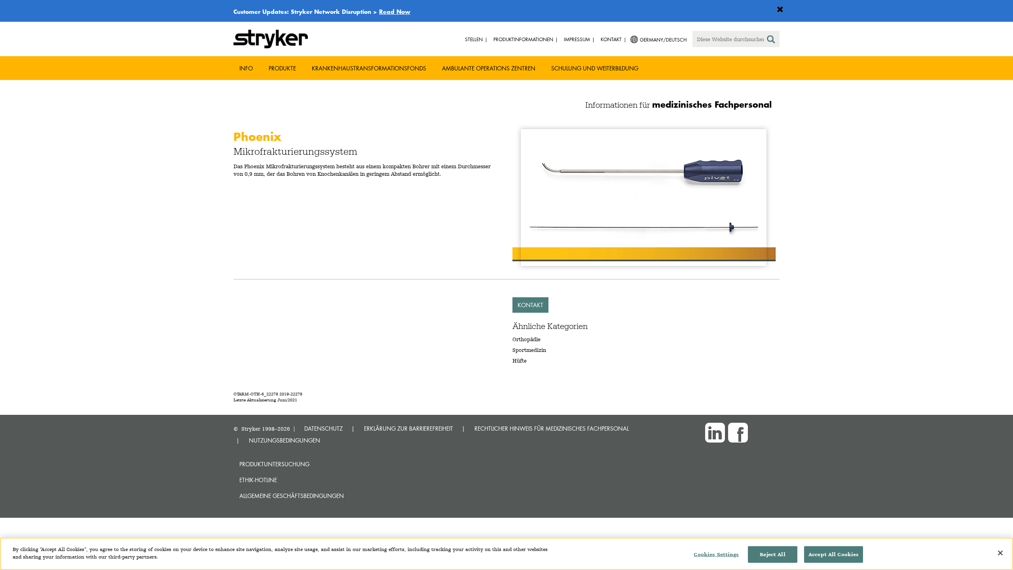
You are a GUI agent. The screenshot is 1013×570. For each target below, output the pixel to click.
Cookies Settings (716, 554)
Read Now (394, 11)
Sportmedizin (529, 350)
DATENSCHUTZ (323, 428)
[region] (506, 554)
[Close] (1000, 553)
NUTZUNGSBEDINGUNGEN (284, 440)
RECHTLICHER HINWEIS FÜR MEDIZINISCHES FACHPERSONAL (551, 428)
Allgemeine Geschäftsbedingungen (291, 496)
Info (246, 68)
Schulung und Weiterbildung (594, 68)
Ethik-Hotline (258, 480)
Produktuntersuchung (274, 464)
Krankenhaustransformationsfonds (369, 68)
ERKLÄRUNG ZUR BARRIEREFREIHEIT (408, 428)
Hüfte (519, 360)
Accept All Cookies (833, 554)
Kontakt (530, 305)
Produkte (282, 68)
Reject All (772, 554)
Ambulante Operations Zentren (488, 68)
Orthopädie (526, 339)
